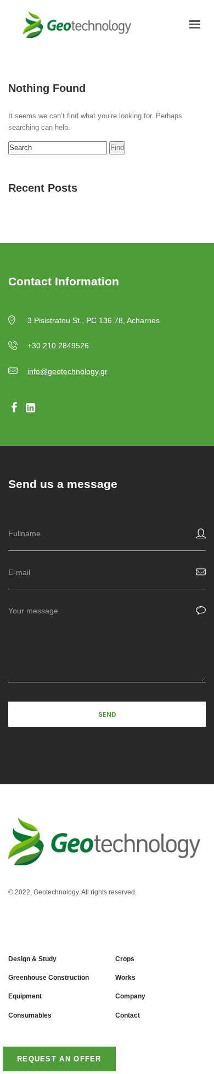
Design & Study (32, 959)
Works (125, 977)
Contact (127, 1015)
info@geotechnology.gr (67, 371)
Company (130, 996)
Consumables (30, 1015)
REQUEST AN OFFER (59, 1059)
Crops (124, 959)
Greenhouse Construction (48, 977)
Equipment (25, 996)
